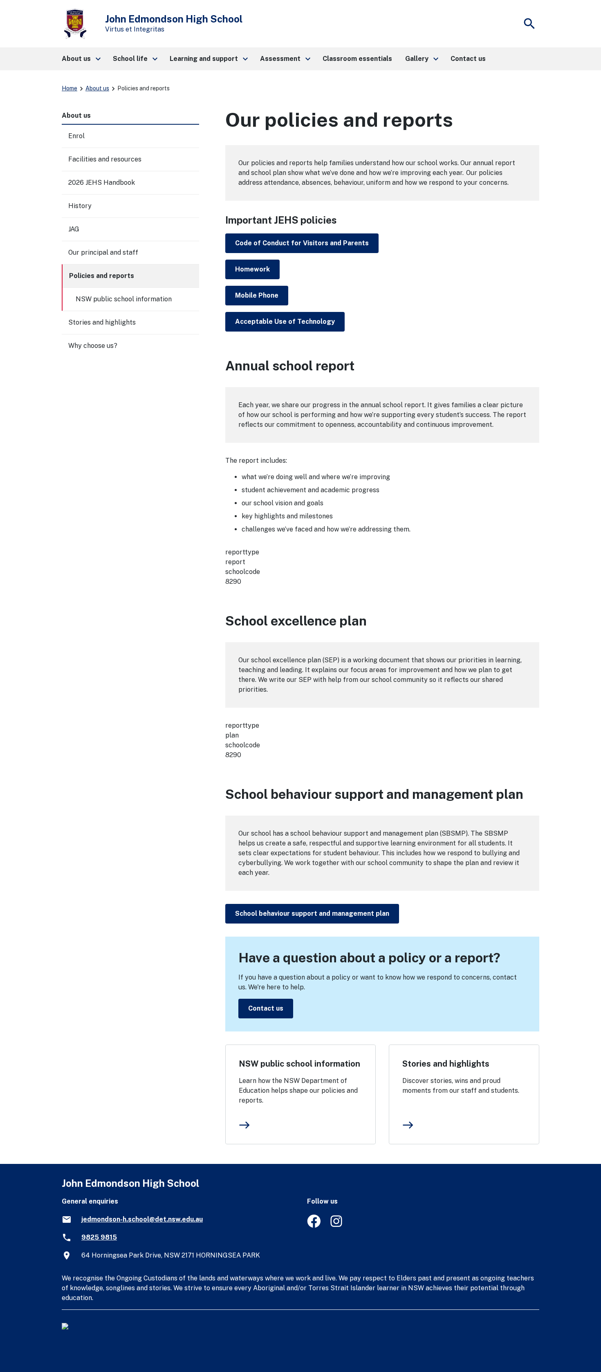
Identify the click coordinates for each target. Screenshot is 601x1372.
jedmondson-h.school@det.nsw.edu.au (142, 1219)
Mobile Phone (256, 295)
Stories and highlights (445, 1064)
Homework (252, 269)
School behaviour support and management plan (312, 913)
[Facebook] (314, 1225)
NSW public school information (299, 1064)
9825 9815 (99, 1237)
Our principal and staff (103, 252)
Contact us (265, 1008)
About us (97, 88)
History (80, 206)
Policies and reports (101, 276)
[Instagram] (337, 1225)
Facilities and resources (104, 159)
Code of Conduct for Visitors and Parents (302, 243)
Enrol (76, 136)
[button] (80, 58)
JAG (73, 229)
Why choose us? (92, 346)
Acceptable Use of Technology (285, 321)
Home (69, 88)
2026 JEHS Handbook (101, 182)
